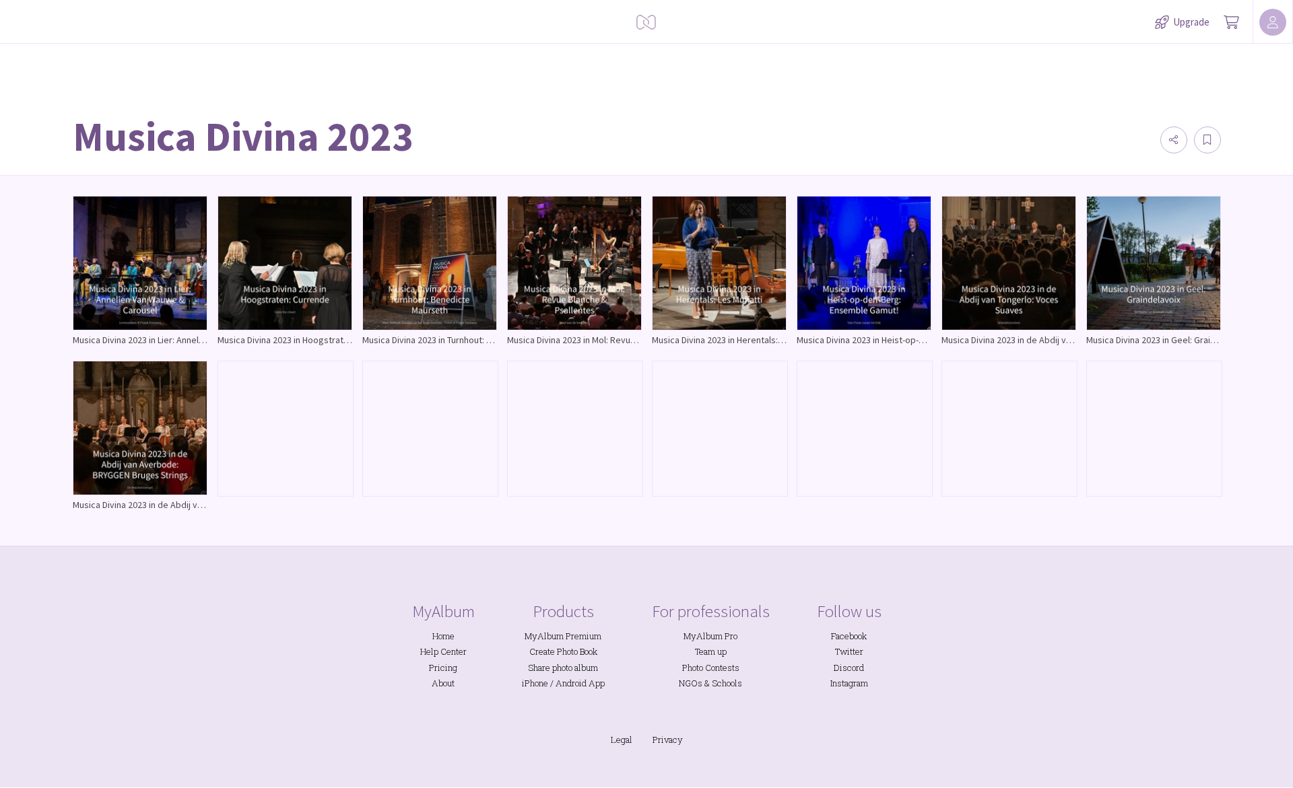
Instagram (849, 683)
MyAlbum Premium (563, 636)
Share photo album (563, 667)
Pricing (443, 667)
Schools (727, 683)
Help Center (443, 651)
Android (571, 683)
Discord (849, 667)
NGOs (690, 683)
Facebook (849, 636)
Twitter (849, 651)
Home (443, 636)
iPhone (535, 683)
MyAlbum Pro (710, 636)
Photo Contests (710, 667)
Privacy (668, 739)
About (443, 683)
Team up (711, 651)
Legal (621, 739)
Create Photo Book (563, 651)
